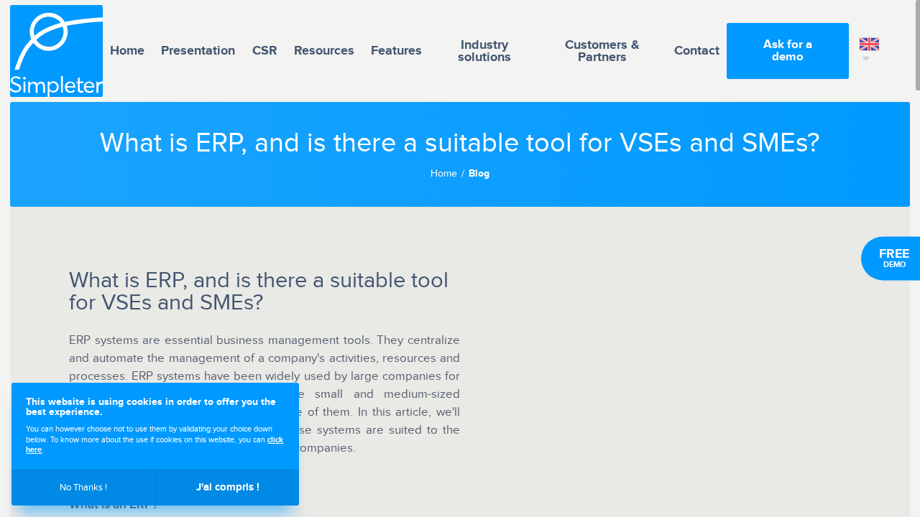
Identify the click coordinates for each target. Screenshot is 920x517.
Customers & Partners (602, 51)
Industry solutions (484, 51)
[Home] (56, 51)
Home (127, 50)
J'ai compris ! (227, 487)
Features (396, 50)
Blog (479, 174)
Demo (894, 258)
